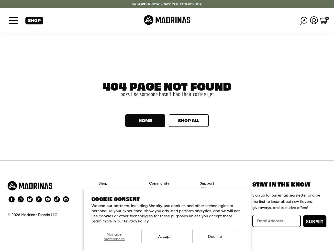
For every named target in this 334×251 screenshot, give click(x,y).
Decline (215, 236)
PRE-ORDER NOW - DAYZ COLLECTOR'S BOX (167, 4)
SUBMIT (314, 221)
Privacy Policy (136, 221)
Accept (164, 236)
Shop (34, 20)
